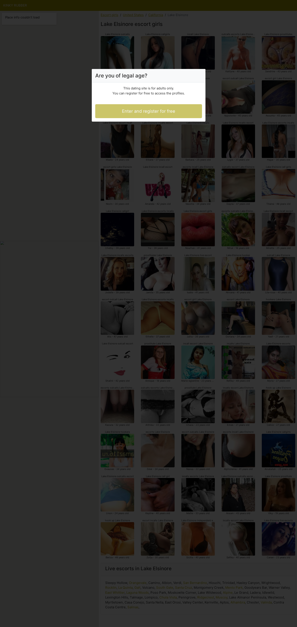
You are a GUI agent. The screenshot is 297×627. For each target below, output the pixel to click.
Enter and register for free (148, 111)
